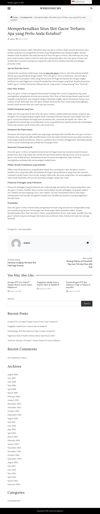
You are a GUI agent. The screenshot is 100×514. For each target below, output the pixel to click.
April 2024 (12, 477)
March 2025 (13, 437)
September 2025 (14, 415)
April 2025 (12, 433)
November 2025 (14, 407)
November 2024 (14, 451)
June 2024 (12, 470)
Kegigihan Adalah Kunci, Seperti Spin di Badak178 (48, 283)
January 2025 (13, 444)
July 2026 (11, 378)
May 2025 (12, 429)
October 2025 (13, 411)
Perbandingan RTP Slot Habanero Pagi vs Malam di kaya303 (78, 285)
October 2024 (13, 455)
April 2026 (12, 389)
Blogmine (60, 511)
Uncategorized (24, 229)
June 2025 (12, 426)
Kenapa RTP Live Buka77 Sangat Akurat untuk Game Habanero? (20, 285)
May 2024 (12, 473)
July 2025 (11, 422)
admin (12, 39)
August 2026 (13, 374)
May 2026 (12, 385)
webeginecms (50, 8)
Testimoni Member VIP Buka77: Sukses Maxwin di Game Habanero (34, 340)
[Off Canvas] (9, 8)
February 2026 (14, 396)
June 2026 (12, 382)
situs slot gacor (52, 73)
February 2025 (14, 440)
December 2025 (14, 404)
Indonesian (80, 2)
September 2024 (14, 459)
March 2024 (13, 481)
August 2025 (13, 418)
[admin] (16, 244)
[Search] (91, 8)
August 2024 (13, 462)
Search (11, 298)
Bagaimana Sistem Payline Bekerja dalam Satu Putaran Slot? (31, 336)
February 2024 (14, 484)
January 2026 (13, 400)
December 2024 (14, 448)
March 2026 (13, 393)
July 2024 (11, 466)
